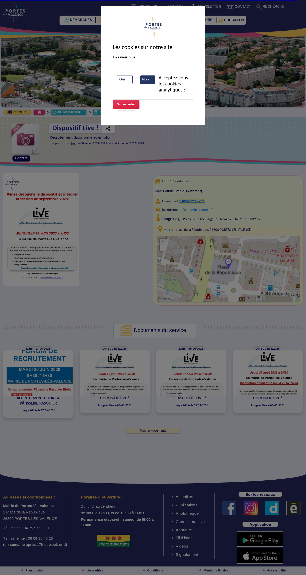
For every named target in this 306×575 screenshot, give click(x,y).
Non (145, 79)
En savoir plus (124, 57)
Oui (122, 79)
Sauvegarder (126, 104)
